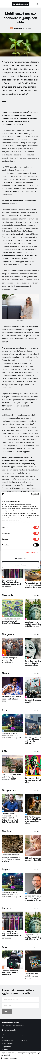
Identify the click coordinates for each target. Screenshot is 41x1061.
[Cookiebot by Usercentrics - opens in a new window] (30, 494)
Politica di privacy (7, 1044)
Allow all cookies (20, 559)
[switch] (36, 533)
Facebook (23, 1038)
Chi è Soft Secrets (7, 1041)
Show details (30, 552)
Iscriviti (7, 1011)
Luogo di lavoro (6, 1046)
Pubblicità (5, 1049)
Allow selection (20, 565)
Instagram (23, 1041)
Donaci (4, 1038)
